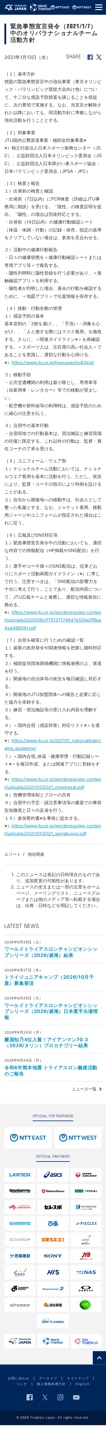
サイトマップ (78, 1378)
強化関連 (36, 854)
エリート (12, 854)
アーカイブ (48, 1378)
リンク (21, 1384)
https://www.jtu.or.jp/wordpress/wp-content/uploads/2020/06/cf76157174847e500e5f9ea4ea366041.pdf (52, 620)
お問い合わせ (18, 1378)
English (83, 1384)
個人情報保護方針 (51, 1384)
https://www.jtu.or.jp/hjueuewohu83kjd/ (52, 362)
